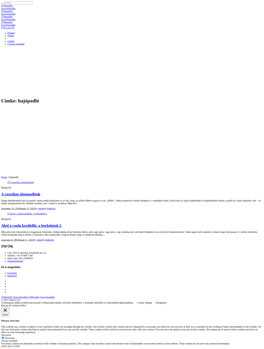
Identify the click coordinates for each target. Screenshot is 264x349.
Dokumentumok (15, 261)
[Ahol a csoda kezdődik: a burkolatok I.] (27, 213)
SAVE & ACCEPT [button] (10, 346)
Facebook (12, 273)
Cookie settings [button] (144, 302)
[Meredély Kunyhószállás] (28, 297)
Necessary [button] (6, 335)
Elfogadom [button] (161, 302)
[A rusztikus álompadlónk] (20, 182)
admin (41, 208)
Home (4, 177)
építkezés (51, 208)
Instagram (12, 275)
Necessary (10, 338)
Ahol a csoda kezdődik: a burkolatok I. (31, 225)
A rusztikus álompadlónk (20, 194)
